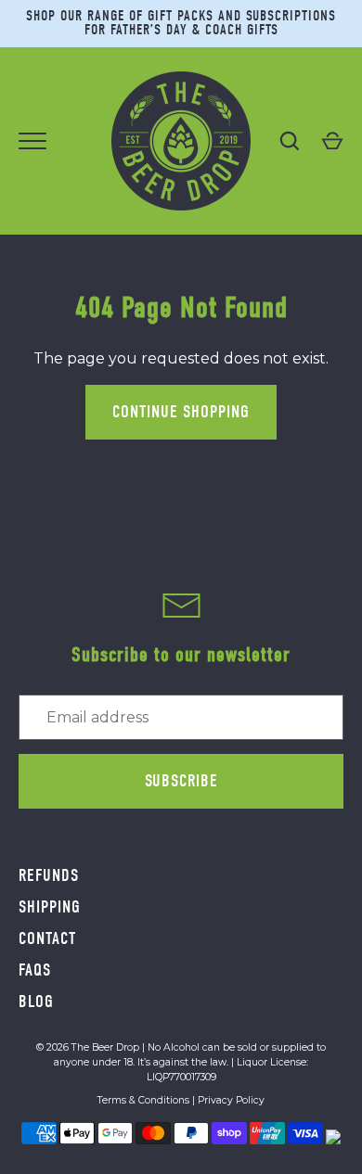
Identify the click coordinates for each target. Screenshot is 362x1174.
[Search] (289, 141)
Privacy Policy (231, 1100)
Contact (47, 938)
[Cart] (332, 141)
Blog (36, 1001)
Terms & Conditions (143, 1100)
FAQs (35, 970)
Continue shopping (181, 412)
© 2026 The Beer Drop (87, 1047)
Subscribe (181, 781)
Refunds (49, 875)
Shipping (50, 907)
